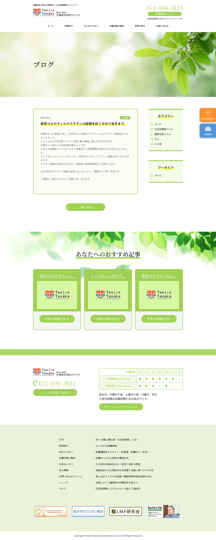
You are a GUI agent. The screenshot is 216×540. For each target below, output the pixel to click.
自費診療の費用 (116, 25)
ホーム (50, 25)
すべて (158, 124)
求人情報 (63, 470)
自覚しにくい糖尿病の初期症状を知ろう (117, 482)
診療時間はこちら (164, 14)
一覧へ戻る (85, 207)
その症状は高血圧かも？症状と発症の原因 (118, 464)
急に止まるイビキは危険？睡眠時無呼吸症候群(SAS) (123, 476)
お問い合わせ (162, 25)
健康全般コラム (163, 134)
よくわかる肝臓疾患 (106, 445)
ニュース (63, 482)
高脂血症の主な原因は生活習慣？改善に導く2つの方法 (124, 470)
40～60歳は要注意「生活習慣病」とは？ (117, 439)
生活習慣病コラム (164, 129)
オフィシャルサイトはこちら (121, 407)
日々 (157, 139)
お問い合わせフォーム (70, 476)
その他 (158, 144)
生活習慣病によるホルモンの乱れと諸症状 (118, 488)
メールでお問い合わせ (55, 392)
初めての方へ (66, 452)
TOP (61, 439)
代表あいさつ (66, 464)
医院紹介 (63, 445)
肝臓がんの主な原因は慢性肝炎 (112, 458)
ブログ (62, 488)
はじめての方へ (91, 25)
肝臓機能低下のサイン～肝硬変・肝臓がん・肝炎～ (123, 452)
